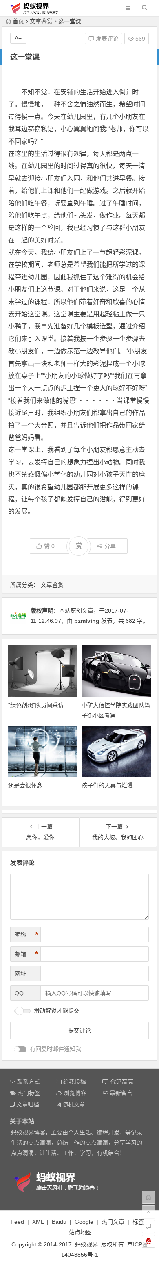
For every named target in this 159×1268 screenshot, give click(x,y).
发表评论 (106, 38)
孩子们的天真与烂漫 (107, 785)
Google (84, 1221)
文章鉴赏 (41, 21)
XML (38, 1221)
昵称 (26, 934)
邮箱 (26, 954)
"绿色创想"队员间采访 (36, 705)
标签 (138, 1221)
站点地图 (80, 1232)
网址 (20, 973)
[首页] (148, 1197)
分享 (110, 546)
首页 (18, 21)
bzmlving (86, 621)
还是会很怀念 (25, 785)
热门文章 (113, 1221)
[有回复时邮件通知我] (20, 1049)
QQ (19, 993)
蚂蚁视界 (86, 1244)
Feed (17, 1221)
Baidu (59, 1221)
